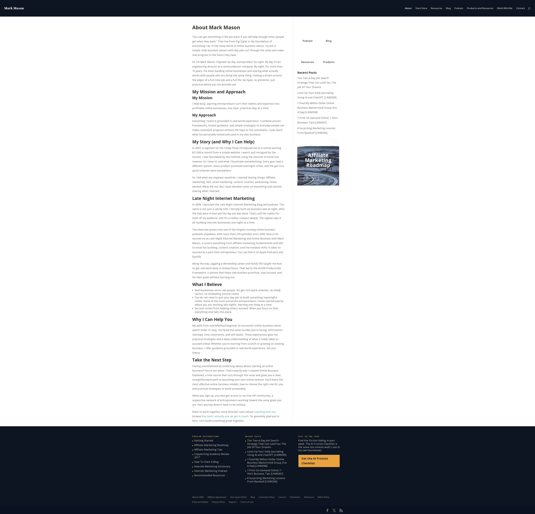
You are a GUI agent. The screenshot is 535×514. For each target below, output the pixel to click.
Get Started (308, 178)
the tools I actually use (215, 416)
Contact (520, 8)
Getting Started (203, 440)
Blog (448, 8)
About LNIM (198, 497)
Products (328, 62)
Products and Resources (480, 8)
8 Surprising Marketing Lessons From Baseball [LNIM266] (266, 479)
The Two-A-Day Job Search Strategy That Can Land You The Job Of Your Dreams (316, 82)
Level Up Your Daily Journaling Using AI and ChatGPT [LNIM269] (266, 453)
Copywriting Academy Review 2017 (211, 455)
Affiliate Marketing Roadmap (211, 445)
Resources (436, 8)
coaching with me (264, 411)
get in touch (241, 416)
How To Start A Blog (206, 461)
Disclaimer (295, 497)
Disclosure (309, 497)
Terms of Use (246, 502)
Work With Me (504, 8)
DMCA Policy (323, 497)
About (408, 8)
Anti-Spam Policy (238, 497)
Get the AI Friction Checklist (314, 461)
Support (233, 502)
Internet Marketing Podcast (211, 470)
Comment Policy (267, 497)
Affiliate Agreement (217, 497)
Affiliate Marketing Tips (208, 449)
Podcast (458, 8)
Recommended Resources (209, 475)
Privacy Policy (218, 502)
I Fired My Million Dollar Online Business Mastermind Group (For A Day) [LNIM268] (317, 107)
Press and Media (200, 502)
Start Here (421, 8)
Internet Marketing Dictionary (212, 466)
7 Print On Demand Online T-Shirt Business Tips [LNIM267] (265, 472)
